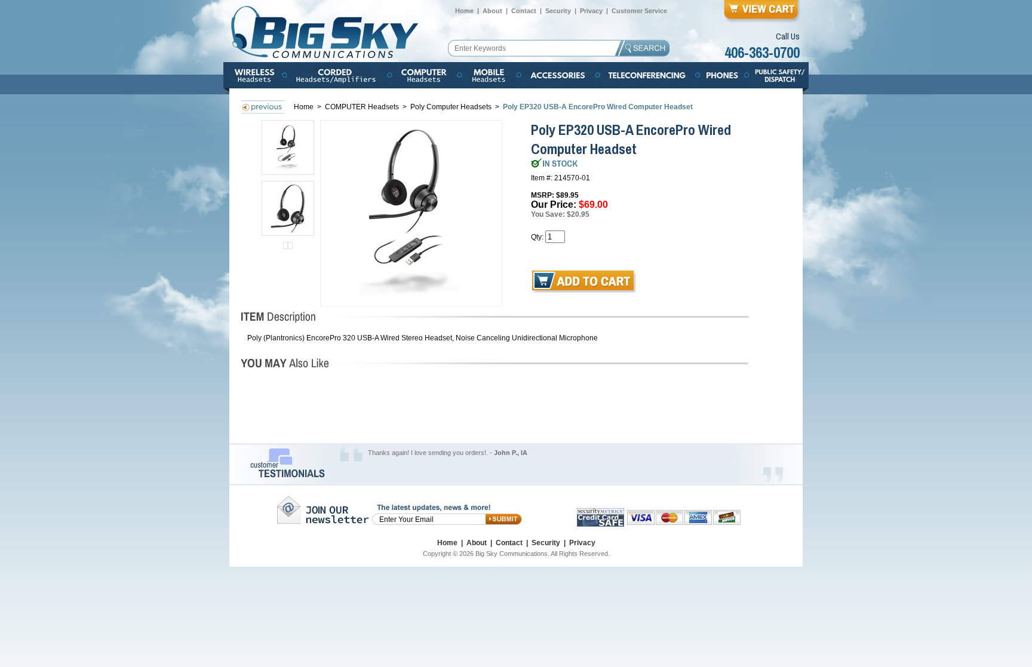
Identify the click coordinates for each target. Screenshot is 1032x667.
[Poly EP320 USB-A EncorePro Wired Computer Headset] (411, 213)
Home (464, 10)
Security (558, 10)
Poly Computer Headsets (451, 107)
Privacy (591, 10)
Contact (523, 10)
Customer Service (639, 10)
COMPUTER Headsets (363, 107)
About (492, 10)
